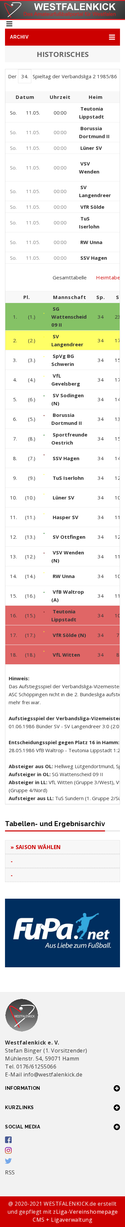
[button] (62, 37)
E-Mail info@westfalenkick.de (43, 1074)
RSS (10, 1172)
